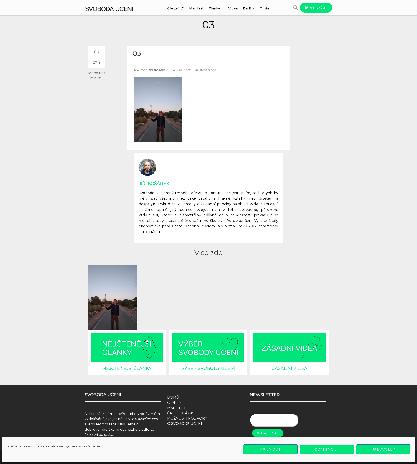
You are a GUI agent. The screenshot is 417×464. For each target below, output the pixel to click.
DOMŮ (173, 397)
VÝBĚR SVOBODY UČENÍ (208, 368)
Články (214, 8)
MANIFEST (176, 408)
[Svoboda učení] (113, 8)
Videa (233, 8)
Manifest (196, 8)
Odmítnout (326, 449)
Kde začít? (175, 8)
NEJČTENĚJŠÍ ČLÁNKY (127, 368)
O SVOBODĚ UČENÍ (184, 423)
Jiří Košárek (157, 70)
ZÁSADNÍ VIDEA (289, 368)
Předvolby (383, 449)
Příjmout (270, 449)
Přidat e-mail (268, 433)
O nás (265, 8)
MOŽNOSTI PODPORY (187, 418)
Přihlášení (318, 7)
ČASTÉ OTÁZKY (180, 413)
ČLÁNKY (174, 403)
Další (247, 8)
